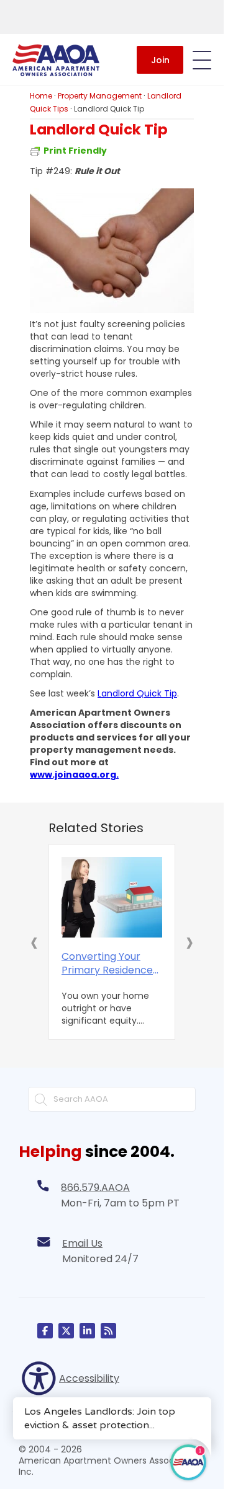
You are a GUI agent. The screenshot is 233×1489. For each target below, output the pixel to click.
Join (160, 60)
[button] (34, 941)
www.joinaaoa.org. (74, 774)
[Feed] (108, 1330)
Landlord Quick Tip (137, 693)
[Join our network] (87, 1330)
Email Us (82, 1243)
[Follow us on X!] (66, 1330)
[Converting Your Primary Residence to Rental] (112, 897)
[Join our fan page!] (45, 1330)
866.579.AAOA (95, 1187)
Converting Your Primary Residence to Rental (107, 963)
